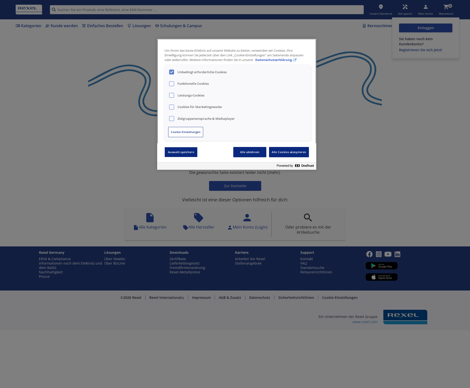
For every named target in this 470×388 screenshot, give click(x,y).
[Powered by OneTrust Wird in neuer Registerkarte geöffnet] (295, 167)
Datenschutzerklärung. (274, 60)
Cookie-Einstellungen (185, 132)
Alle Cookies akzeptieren (289, 152)
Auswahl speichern (181, 152)
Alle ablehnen (249, 152)
